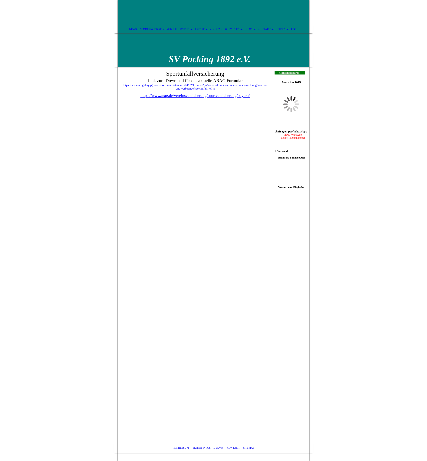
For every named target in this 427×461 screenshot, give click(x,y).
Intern (281, 29)
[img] (213, 33)
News (133, 29)
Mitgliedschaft (178, 29)
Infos (249, 29)
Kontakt (264, 29)
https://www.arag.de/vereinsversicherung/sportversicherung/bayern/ (195, 95)
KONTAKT (233, 447)
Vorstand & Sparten (225, 29)
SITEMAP (248, 447)
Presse (200, 29)
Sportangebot (150, 29)
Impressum (181, 447)
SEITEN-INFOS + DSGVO (208, 447)
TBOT (294, 29)
